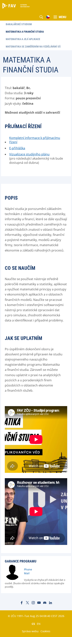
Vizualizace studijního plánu (29, 154)
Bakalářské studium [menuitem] (19, 24)
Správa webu (30, 631)
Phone (28, 569)
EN (39, 623)
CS (33, 623)
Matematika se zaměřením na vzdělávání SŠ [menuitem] (33, 46)
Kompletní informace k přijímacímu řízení (34, 140)
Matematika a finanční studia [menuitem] (25, 31)
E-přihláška (17, 148)
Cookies (45, 631)
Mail (27, 573)
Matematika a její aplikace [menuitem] (23, 39)
